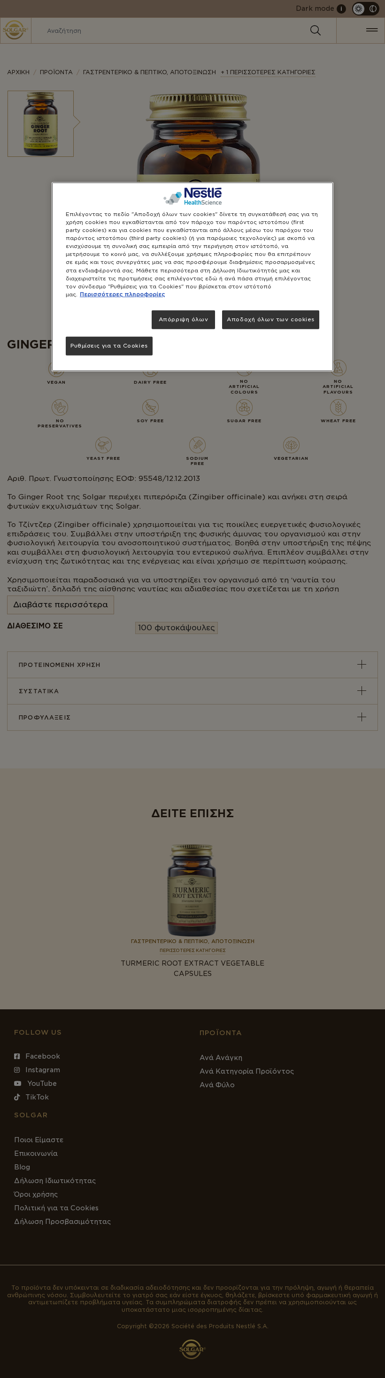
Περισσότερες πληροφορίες (122, 294)
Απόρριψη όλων (183, 319)
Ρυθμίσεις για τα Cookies (109, 345)
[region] (192, 277)
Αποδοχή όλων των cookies (271, 319)
